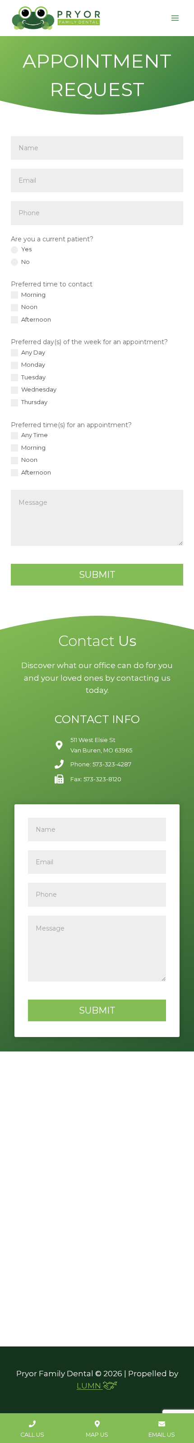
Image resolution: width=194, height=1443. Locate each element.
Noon (28, 306)
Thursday (33, 402)
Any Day (32, 352)
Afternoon (35, 319)
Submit (97, 574)
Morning (33, 294)
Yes (26, 249)
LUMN (90, 1385)
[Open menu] (174, 18)
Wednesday (38, 389)
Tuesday (33, 377)
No (25, 261)
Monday (32, 364)
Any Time (34, 434)
